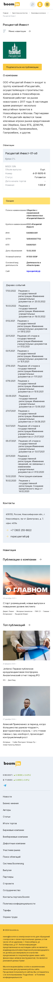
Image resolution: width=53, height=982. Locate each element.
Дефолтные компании (14, 843)
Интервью (6, 742)
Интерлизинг (8, 614)
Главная (5, 13)
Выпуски (7, 870)
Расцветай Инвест (21, 614)
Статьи (6, 816)
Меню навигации (17, 31)
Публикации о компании (19, 559)
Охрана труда (10, 917)
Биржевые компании (38, 13)
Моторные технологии (24, 611)
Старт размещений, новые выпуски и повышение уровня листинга (24, 605)
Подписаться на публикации (22, 67)
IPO (4, 680)
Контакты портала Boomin (16, 897)
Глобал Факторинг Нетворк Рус (24, 742)
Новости (7, 796)
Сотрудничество (11, 890)
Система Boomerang (13, 863)
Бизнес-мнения (11, 803)
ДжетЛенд (11, 680)
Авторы (7, 810)
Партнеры (8, 877)
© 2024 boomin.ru (11, 930)
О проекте (8, 883)
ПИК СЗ (38, 611)
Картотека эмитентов (19, 13)
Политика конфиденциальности (19, 903)
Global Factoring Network (12, 745)
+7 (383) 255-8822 (21, 530)
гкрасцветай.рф (33, 271)
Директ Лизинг (8, 611)
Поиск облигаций (11, 857)
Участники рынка (11, 850)
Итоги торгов (10, 823)
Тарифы (7, 910)
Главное (46, 611)
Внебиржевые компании (15, 836)
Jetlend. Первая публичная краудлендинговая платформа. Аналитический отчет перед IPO (21, 672)
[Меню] (47, 4)
